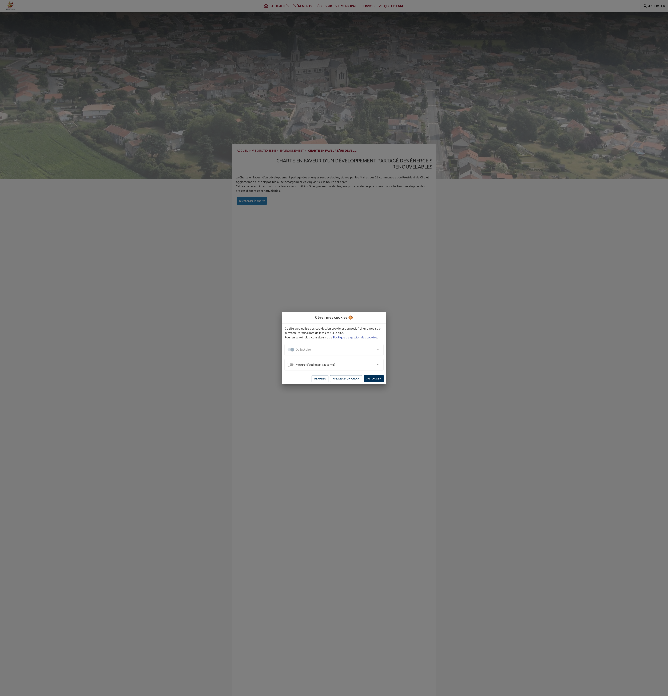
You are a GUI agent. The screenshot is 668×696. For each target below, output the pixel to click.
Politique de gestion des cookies (355, 337)
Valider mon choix (346, 378)
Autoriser (374, 378)
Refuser (320, 378)
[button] (334, 349)
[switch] (288, 364)
